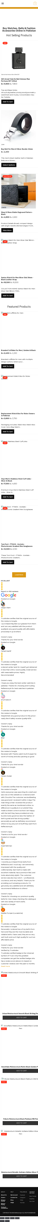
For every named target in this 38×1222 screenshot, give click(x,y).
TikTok (21, 1200)
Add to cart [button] (8, 102)
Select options (9, 165)
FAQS (12, 1202)
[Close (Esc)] (17, 1218)
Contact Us (14, 1197)
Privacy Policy (3, 1200)
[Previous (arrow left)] (2, 1221)
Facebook (22, 1195)
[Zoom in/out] (2, 1218)
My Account (14, 1195)
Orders (3, 1197)
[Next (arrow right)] (7, 1221)
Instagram (22, 1197)
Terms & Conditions (4, 1208)
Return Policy (3, 1204)
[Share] (12, 1218)
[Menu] (3, 3)
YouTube (22, 1202)
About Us (4, 1195)
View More (7, 230)
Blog (12, 1200)
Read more (5, 966)
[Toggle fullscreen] (7, 1218)
